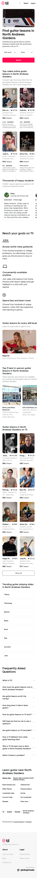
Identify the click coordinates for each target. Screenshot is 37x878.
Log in (33, 3)
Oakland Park (25, 785)
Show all (18, 573)
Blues (6, 621)
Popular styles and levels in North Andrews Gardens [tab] (23, 779)
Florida (17, 812)
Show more (24, 801)
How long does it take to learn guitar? (15, 706)
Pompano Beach (26, 789)
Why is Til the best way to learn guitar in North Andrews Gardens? (16, 747)
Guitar (9, 812)
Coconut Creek (7, 797)
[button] (15, 149)
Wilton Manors (7, 789)
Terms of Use (24, 858)
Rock (6, 629)
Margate (5, 801)
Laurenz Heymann (19, 822)
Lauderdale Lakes (8, 793)
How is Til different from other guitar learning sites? (15, 738)
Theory (6, 594)
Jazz (6, 655)
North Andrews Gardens (9, 785)
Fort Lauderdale (26, 797)
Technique (8, 603)
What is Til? (7, 680)
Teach (26, 3)
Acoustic (7, 647)
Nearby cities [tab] (6, 778)
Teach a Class (7, 854)
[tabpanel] (18, 793)
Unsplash (29, 822)
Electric (7, 612)
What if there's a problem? (13, 755)
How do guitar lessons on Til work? (17, 714)
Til (3, 812)
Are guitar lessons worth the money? (14, 697)
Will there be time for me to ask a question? (16, 722)
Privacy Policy (25, 854)
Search (18, 60)
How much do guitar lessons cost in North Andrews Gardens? (17, 688)
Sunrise (23, 793)
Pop (5, 638)
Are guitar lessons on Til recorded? (17, 730)
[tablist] (18, 779)
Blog (4, 858)
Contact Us (6, 862)
